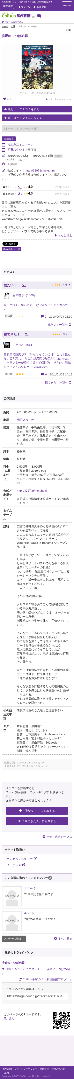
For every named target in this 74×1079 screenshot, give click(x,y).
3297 (30, 912)
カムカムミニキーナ (20, 144)
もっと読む (65, 235)
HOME (5, 26)
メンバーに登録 (12, 938)
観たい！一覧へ (58, 324)
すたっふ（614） (23, 344)
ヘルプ (6, 1073)
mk (42, 762)
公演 (13, 26)
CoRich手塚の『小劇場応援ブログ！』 (47, 979)
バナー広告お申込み (14, 22)
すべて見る (65, 938)
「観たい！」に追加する (39, 810)
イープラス (14, 865)
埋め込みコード (11, 249)
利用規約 (7, 1069)
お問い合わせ (58, 1069)
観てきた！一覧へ (56, 382)
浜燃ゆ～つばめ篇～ (16, 36)
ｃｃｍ (44, 766)
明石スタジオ (16, 149)
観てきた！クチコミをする (25, 117)
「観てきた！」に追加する (39, 821)
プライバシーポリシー (25, 1069)
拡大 (11, 1018)
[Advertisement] (37, 1052)
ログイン (25, 7)
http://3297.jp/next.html (40, 170)
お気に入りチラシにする (60, 99)
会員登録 (41, 7)
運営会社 (44, 1069)
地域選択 (8, 7)
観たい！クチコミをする (23, 109)
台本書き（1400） (24, 295)
